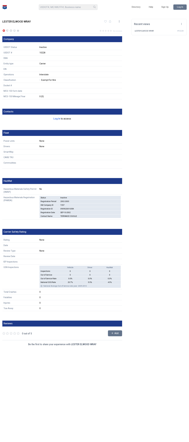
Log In (56, 118)
